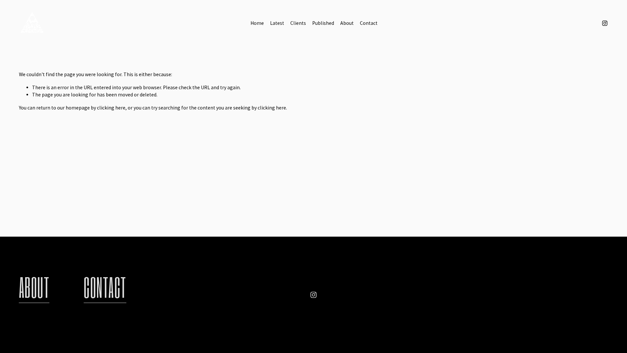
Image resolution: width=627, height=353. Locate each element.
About (347, 23)
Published (323, 23)
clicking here (111, 108)
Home (257, 23)
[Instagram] (605, 23)
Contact (369, 23)
